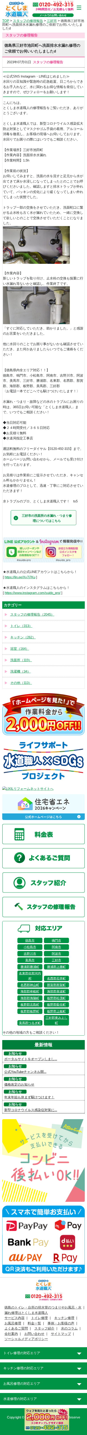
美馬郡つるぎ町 (30, 1023)
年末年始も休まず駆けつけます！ (29, 1097)
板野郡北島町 (30, 1004)
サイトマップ (61, 1334)
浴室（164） (19, 648)
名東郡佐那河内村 (30, 975)
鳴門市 (56, 940)
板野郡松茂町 (56, 998)
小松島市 (30, 947)
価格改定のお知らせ (19, 1084)
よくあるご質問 (16, 1328)
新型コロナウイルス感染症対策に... (30, 1110)
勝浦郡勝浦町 (30, 967)
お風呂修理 (12, 1323)
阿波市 (56, 953)
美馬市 (30, 960)
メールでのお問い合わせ (52, 15)
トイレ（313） (21, 626)
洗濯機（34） (20, 671)
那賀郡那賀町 (56, 985)
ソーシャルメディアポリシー (26, 1339)
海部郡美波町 (56, 991)
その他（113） (21, 683)
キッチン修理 (64, 1318)
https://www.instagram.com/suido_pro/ (32, 593)
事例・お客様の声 (61, 1323)
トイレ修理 (39, 1318)
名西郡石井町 (56, 978)
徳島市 (30, 940)
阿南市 (56, 947)
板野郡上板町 (56, 1011)
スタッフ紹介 (44, 1328)
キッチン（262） (23, 637)
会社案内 (11, 1334)
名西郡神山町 (30, 985)
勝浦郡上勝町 (56, 967)
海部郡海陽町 (30, 998)
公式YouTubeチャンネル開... (25, 1072)
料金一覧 (34, 1323)
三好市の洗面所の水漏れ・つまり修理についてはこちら (47, 518)
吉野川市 (30, 953)
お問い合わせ (34, 1334)
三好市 (56, 960)
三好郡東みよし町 (56, 1020)
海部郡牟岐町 (30, 991)
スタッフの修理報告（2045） (32, 614)
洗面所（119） (21, 660)
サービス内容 (14, 1318)
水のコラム (69, 1328)
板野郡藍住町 (56, 1004)
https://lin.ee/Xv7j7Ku (20, 577)
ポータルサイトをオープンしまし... (30, 1059)
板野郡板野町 (30, 1011)
